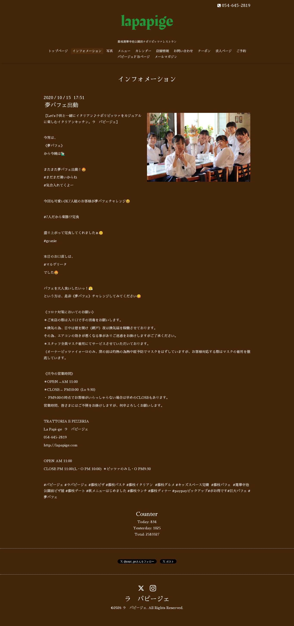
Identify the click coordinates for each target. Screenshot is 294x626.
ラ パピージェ (147, 599)
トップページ (58, 51)
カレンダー (143, 51)
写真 (109, 51)
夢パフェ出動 (61, 105)
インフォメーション (87, 51)
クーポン (204, 51)
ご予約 (241, 51)
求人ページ (223, 51)
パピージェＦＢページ (134, 56)
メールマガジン (166, 56)
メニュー (124, 51)
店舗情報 (162, 51)
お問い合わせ (183, 51)
